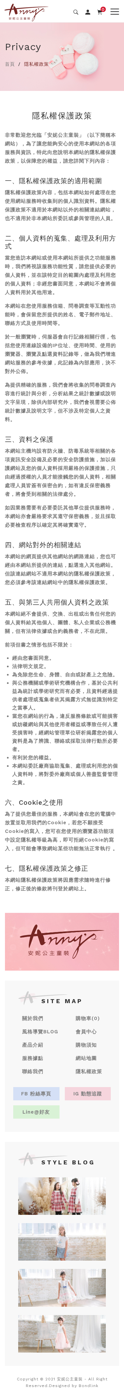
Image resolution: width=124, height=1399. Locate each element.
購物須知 (86, 1045)
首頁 (10, 64)
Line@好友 (36, 1112)
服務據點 (32, 1058)
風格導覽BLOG (40, 1032)
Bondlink (89, 1385)
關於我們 (32, 1018)
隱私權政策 (89, 1071)
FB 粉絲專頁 (36, 1094)
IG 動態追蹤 (87, 1094)
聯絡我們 (32, 1071)
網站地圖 (86, 1058)
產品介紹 (32, 1045)
